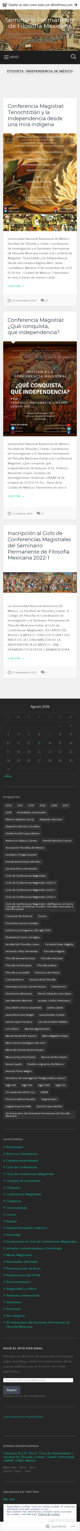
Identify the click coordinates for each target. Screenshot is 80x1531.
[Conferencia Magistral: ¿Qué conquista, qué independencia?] (40, 388)
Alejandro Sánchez (51, 819)
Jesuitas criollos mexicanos (54, 1000)
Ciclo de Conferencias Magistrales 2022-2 (31, 882)
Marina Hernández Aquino (21, 1036)
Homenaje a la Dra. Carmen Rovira (26, 986)
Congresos (13, 1201)
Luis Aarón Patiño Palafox (52, 1022)
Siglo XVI (27, 1085)
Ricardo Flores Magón (19, 1071)
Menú (14, 57)
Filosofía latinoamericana (20, 958)
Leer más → (16, 286)
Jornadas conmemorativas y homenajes (34, 1248)
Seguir (12, 1390)
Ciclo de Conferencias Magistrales (26, 875)
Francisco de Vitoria (47, 972)
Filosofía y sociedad (17, 972)
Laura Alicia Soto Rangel (20, 1015)
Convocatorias (16, 1208)
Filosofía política (47, 965)
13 (39, 743)
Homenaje (13, 1235)
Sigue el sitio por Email (23, 1348)
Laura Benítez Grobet (52, 1015)
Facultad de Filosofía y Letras (22, 944)
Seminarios (14, 1302)
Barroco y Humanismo (22, 1154)
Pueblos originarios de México (46, 1064)
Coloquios (13, 1187)
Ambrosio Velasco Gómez (21, 840)
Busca (72, 57)
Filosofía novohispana (18, 965)
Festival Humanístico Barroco (26, 1228)
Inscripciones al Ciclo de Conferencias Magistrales (41, 1241)
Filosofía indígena (54, 951)
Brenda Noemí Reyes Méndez (23, 861)
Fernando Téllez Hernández (22, 951)
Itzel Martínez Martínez (19, 1000)
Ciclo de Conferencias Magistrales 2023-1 (30, 890)
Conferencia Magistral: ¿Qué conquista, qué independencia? (36, 326)
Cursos (42, 916)
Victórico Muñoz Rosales (20, 1099)
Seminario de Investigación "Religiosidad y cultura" (35, 1078)
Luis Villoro (12, 1029)
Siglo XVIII (44, 1085)
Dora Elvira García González (22, 923)
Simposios (13, 1309)
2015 (42, 805)
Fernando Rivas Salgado (59, 944)
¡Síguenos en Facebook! (23, 1416)
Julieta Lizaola (55, 1007)
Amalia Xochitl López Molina (22, 833)
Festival (11, 1221)
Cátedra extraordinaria (22, 1160)
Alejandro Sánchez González (23, 826)
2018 (8, 812)
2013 (31, 805)
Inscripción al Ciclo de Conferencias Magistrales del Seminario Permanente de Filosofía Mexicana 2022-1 (39, 545)
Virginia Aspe (49, 1099)
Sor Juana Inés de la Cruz (20, 1092)
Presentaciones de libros (23, 1268)
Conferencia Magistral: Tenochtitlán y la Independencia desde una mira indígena (36, 115)
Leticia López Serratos (19, 1022)
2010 (9, 805)
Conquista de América (19, 916)
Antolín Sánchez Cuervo (57, 840)
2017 (65, 805)
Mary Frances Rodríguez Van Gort (25, 1043)
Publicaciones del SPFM (23, 1275)
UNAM (44, 1092)
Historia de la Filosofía (42, 979)
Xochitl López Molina (49, 1106)
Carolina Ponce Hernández (21, 868)
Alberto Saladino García (20, 819)
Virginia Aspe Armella (18, 1106)
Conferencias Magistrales (24, 1194)
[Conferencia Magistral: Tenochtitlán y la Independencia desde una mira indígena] (40, 182)
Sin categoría (15, 1316)
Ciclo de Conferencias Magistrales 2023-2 (30, 897)
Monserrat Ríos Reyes (54, 1057)
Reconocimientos (18, 1282)
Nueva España (14, 1064)
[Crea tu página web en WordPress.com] (40, 5)
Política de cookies (49, 1514)
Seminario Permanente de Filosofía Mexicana (40, 23)
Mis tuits (9, 1499)
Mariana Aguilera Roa (37, 1029)
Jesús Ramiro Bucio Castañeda (23, 1007)
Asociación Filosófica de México (25, 847)
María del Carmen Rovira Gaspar (25, 1050)
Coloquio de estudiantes (23, 1181)
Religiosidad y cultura (21, 1289)
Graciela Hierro (15, 979)
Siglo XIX (11, 1085)
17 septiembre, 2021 (24, 672)
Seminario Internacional (22, 1295)
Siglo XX (60, 1085)
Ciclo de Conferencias (21, 1167)
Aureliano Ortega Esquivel (21, 854)
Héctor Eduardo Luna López (54, 993)
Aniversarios (14, 1147)
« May (7, 776)
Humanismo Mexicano (19, 993)
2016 (54, 805)
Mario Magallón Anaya (55, 1036)
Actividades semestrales (31, 812)
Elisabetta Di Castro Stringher (23, 937)
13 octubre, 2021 (22, 513)
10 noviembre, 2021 (24, 300)
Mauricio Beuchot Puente (20, 1057)
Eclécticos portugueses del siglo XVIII (28, 930)
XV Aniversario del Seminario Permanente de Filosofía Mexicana (38, 1114)
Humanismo (59, 986)
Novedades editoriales (22, 1262)
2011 (20, 805)
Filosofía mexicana (52, 958)
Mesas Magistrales (19, 1255)
